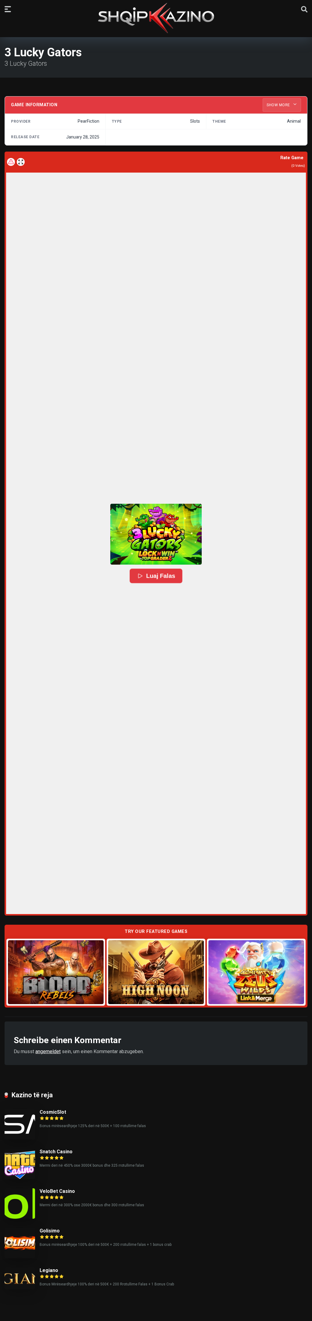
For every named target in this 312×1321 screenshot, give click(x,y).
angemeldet (48, 1051)
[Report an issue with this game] (11, 162)
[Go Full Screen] (21, 162)
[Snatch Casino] (20, 1177)
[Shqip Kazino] (156, 18)
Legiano (49, 1270)
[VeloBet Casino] (20, 1217)
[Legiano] (20, 1288)
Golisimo (50, 1231)
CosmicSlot (53, 1112)
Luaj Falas (160, 576)
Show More (279, 105)
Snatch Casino (56, 1152)
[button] (156, 534)
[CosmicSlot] (20, 1138)
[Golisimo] (20, 1257)
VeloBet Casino (57, 1191)
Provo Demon (56, 972)
